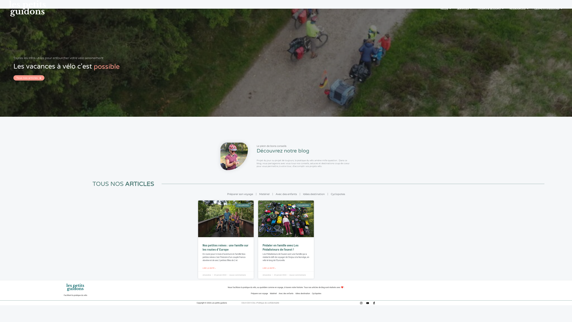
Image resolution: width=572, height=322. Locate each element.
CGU (243, 303)
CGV (248, 303)
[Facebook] (374, 303)
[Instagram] (361, 303)
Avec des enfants (286, 194)
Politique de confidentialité (268, 303)
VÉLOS (444, 8)
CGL (253, 303)
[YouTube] (367, 303)
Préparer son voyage (240, 194)
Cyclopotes (338, 194)
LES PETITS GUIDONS (546, 8)
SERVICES (463, 8)
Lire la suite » (209, 268)
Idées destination (314, 194)
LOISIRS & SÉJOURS (489, 8)
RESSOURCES (517, 8)
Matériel (264, 194)
